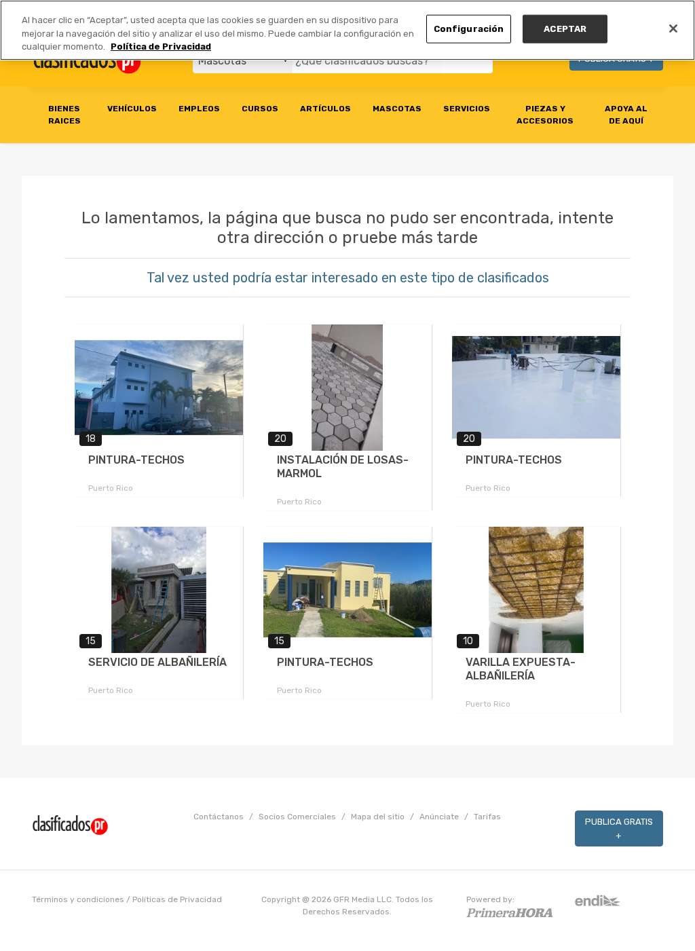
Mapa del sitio (378, 816)
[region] (347, 30)
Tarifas (487, 816)
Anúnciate (439, 816)
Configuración (469, 29)
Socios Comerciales (297, 816)
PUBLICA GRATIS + (619, 828)
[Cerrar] (673, 28)
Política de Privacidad (161, 46)
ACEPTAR (565, 29)
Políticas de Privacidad (177, 899)
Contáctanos (218, 816)
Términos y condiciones (78, 899)
